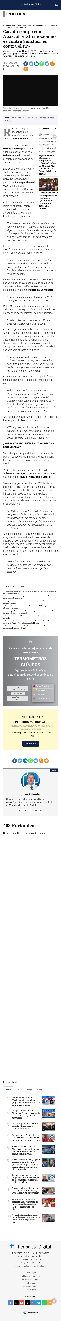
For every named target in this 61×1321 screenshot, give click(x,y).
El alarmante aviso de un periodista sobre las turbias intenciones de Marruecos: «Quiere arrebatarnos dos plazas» (25, 1204)
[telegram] (38, 1302)
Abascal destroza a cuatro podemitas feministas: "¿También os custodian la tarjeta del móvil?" (48, 200)
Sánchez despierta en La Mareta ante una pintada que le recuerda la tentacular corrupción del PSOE (25, 1150)
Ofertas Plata (41, 695)
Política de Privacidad (30, 1276)
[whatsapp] (44, 1302)
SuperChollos (42, 686)
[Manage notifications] (54, 1300)
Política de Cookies (30, 1280)
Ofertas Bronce (42, 699)
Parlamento (32, 118)
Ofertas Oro (41, 690)
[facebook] (10, 1302)
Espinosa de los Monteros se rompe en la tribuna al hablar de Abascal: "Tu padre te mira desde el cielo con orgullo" (48, 164)
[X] (16, 1302)
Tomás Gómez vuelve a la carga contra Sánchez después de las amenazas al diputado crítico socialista (26, 1179)
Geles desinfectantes (18, 688)
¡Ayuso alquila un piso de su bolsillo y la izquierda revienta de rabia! (25, 1126)
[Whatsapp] (41, 63)
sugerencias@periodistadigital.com (30, 1266)
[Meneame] (52, 63)
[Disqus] (30, 939)
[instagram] (33, 1302)
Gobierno (21, 118)
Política (16, 14)
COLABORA (30, 744)
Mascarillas (17, 693)
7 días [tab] (19, 1090)
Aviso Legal (30, 1273)
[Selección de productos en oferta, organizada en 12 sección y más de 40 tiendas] (30, 641)
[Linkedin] (36, 63)
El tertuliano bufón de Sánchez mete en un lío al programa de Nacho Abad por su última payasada (26, 1101)
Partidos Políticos (47, 118)
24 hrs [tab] (8, 1090)
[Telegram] (47, 63)
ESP (56, 4)
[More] (25, 69)
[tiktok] (27, 1302)
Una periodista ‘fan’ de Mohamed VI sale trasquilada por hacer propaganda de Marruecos (26, 1114)
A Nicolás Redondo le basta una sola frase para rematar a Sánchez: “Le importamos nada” (26, 1218)
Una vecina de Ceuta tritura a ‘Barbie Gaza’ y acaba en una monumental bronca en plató (26, 1137)
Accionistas (30, 1290)
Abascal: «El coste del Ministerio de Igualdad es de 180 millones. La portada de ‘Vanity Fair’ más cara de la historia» (29, 622)
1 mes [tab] (29, 1090)
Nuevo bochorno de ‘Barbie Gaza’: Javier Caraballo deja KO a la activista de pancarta (25, 1190)
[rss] (49, 1302)
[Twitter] (31, 63)
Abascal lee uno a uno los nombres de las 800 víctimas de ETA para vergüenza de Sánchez (29, 592)
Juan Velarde (10, 63)
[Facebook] (25, 63)
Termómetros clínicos (17, 698)
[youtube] (21, 1302)
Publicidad (30, 1283)
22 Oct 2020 (8, 66)
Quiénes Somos (30, 1286)
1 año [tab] (39, 1090)
